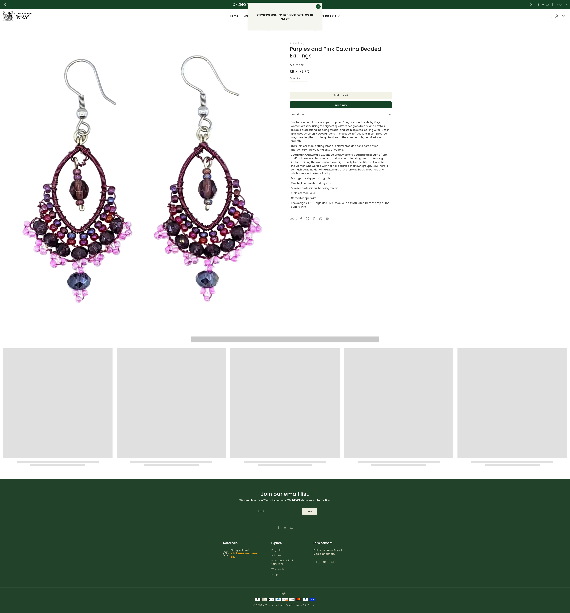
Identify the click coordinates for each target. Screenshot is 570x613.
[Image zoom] (141, 180)
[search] (550, 16)
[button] (341, 95)
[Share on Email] (327, 218)
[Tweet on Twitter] (307, 218)
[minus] (293, 85)
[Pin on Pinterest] (314, 218)
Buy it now (340, 105)
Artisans (276, 555)
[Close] (318, 6)
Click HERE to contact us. (245, 555)
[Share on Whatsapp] (320, 218)
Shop (274, 574)
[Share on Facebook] (301, 218)
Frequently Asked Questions (282, 562)
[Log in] (556, 16)
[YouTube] (543, 4)
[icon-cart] (563, 16)
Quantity (295, 78)
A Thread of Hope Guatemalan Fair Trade (289, 605)
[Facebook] (538, 4)
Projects (276, 550)
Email (261, 511)
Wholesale (277, 569)
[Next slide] (531, 4)
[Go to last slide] (5, 4)
